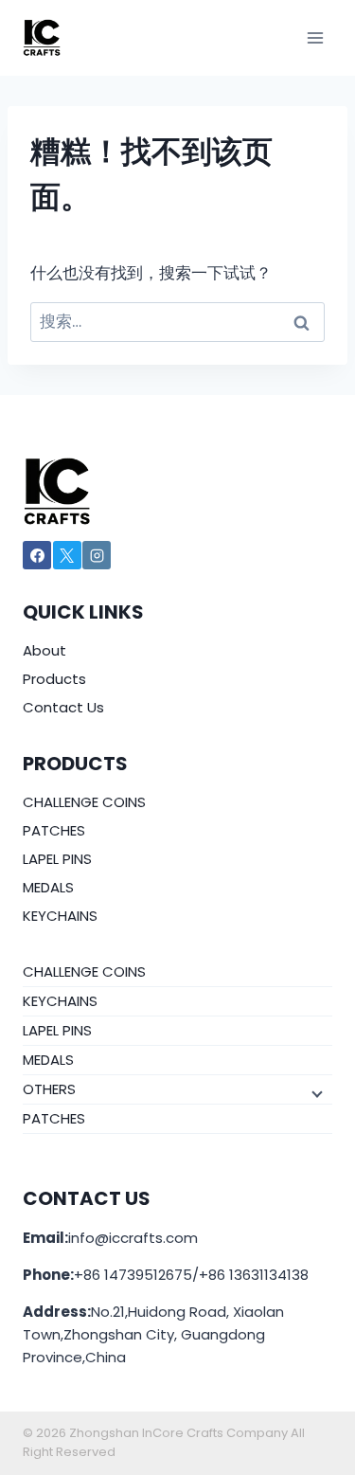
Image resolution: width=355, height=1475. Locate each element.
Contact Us (63, 707)
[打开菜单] (314, 37)
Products (54, 679)
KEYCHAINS (60, 916)
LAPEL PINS (57, 859)
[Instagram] (96, 555)
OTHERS (49, 1089)
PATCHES (54, 830)
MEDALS (48, 887)
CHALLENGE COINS (84, 802)
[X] (67, 555)
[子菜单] (315, 1092)
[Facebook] (37, 555)
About (44, 650)
